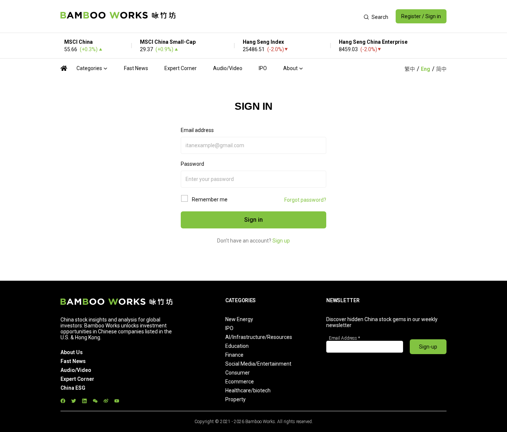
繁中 (410, 69)
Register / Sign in (421, 16)
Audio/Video (227, 68)
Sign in (253, 219)
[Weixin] (95, 400)
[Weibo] (106, 400)
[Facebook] (62, 400)
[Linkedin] (84, 400)
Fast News (136, 68)
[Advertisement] (269, 16)
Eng (425, 69)
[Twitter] (73, 400)
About (290, 68)
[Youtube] (116, 400)
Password (192, 164)
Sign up (281, 241)
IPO (263, 68)
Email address (197, 130)
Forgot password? (305, 200)
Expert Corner (180, 68)
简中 (441, 69)
